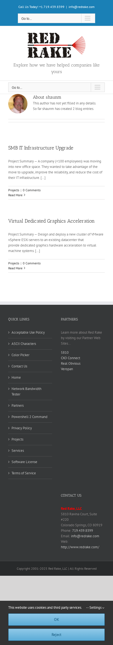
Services (18, 450)
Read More (15, 195)
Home (16, 377)
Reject (56, 634)
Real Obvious (70, 363)
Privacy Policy (22, 428)
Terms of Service (24, 473)
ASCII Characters (24, 343)
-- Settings (94, 607)
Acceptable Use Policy (28, 332)
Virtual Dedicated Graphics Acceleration (51, 221)
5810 (65, 352)
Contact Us (19, 366)
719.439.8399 (82, 530)
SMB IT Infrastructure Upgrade (40, 148)
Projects (13, 190)
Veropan (67, 369)
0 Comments (32, 190)
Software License (24, 461)
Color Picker (20, 355)
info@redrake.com (82, 7)
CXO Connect (70, 358)
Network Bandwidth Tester (26, 391)
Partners (18, 405)
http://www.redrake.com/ (80, 547)
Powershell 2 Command (29, 416)
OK (56, 619)
